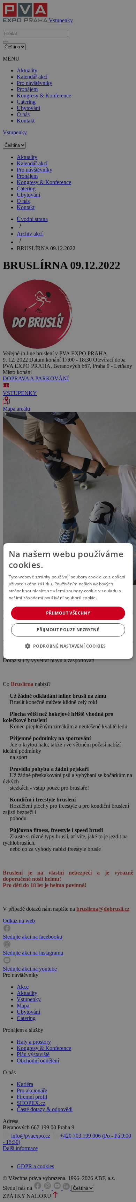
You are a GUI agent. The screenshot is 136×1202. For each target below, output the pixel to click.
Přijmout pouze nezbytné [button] (68, 630)
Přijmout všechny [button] (68, 613)
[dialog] (68, 601)
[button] (68, 646)
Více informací (112, 598)
